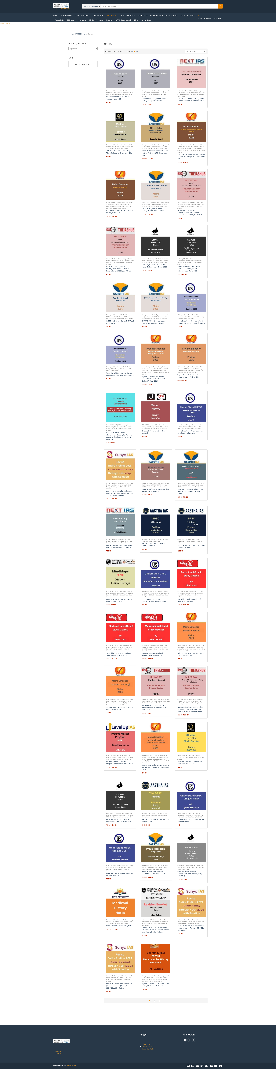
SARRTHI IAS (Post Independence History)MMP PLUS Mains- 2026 (153, 322)
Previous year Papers (186, 15)
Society (122, 427)
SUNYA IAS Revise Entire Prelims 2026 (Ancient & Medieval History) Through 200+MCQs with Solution (119, 493)
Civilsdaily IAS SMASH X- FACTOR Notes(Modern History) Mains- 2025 (118, 820)
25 (132, 51)
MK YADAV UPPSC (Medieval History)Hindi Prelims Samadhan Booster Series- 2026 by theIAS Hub (189, 212)
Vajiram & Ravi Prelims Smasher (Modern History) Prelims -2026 (188, 376)
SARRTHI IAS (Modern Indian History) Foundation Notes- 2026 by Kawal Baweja (190, 491)
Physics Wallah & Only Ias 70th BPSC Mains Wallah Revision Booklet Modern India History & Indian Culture (155, 929)
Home (55, 15)
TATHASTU (118, 146)
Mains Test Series (171, 15)
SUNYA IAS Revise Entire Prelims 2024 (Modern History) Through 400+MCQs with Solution (190, 928)
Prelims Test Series (156, 15)
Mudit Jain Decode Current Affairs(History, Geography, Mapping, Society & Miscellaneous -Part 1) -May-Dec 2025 (119, 436)
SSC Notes (70, 20)
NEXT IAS (185, 92)
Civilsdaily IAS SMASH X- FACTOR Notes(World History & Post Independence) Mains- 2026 (188, 268)
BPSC (149, 539)
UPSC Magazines (66, 15)
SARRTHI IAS (154, 146)
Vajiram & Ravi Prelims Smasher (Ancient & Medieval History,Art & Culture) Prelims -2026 (153, 379)
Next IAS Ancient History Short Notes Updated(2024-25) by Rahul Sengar (119, 546)
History (108, 91)
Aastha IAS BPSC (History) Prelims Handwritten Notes (154, 544)
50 (134, 51)
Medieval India (181, 146)
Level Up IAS (120, 755)
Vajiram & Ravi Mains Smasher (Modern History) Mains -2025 (120, 708)
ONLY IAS (113, 593)
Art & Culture (181, 91)
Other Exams (81, 20)
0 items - (5, 24)
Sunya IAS (122, 485)
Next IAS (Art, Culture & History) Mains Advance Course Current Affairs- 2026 (190, 99)
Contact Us (59, 1054)
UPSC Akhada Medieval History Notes (119, 926)
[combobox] (83, 48)
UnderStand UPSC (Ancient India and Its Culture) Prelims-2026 (190, 432)
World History (129, 94)
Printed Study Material (123, 91)
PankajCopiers (71, 1066)
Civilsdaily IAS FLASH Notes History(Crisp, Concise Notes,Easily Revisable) (189, 873)
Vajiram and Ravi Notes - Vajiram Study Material (119, 207)
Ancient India (181, 145)
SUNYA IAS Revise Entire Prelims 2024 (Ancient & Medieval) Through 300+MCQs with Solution (119, 986)
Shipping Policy (147, 1046)
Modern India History (158, 91)
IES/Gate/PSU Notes (96, 20)
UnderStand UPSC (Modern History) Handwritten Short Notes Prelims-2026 (191, 322)
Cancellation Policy (148, 1049)
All (137, 51)
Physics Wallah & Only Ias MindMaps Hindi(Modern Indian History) (119, 600)
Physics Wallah (121, 593)
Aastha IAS (145, 539)
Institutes (109, 20)
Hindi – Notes (142, 15)
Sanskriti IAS (194, 593)
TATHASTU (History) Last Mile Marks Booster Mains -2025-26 (190, 762)
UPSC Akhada (115, 921)
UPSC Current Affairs (82, 15)
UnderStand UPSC (111, 92)
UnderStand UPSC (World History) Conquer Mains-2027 (118, 98)
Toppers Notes (59, 20)
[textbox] (83, 48)
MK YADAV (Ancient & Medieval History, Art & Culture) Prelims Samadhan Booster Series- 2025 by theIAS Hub (191, 709)
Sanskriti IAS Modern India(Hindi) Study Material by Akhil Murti (153, 654)
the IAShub (194, 204)
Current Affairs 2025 (111, 425)
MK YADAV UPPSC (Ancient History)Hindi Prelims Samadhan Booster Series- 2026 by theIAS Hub (118, 268)
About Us (58, 1051)
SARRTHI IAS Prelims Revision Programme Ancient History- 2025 (154, 872)
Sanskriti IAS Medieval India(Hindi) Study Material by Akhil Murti (118, 654)
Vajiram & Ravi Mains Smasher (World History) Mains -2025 (190, 654)
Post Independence (157, 315)
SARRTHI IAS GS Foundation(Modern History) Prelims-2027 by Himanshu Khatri (155, 153)
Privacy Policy (146, 1044)
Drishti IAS (145, 425)
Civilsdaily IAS (146, 259)
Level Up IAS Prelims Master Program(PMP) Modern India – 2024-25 (120, 762)
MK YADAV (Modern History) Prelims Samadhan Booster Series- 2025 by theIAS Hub (154, 707)
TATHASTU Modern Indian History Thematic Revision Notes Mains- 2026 (119, 152)
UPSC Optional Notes (128, 15)
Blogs (136, 20)
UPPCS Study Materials (123, 20)
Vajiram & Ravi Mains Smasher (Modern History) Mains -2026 (120, 211)
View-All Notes (146, 20)
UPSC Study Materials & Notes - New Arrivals (119, 93)
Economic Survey (98, 15)
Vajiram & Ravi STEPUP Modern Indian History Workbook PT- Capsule (155, 985)
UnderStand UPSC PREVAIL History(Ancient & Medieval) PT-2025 (154, 600)
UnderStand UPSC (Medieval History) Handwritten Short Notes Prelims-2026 (119, 374)
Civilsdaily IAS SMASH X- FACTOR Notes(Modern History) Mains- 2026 (154, 266)
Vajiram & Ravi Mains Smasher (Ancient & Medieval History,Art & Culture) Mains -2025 (155, 767)
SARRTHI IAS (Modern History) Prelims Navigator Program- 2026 (155, 490)
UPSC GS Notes (112, 15)
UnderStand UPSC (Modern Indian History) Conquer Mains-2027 (154, 99)
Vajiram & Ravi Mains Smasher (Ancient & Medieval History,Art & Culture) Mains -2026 (191, 156)
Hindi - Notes (181, 203)
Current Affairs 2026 (190, 91)
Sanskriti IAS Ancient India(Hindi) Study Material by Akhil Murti (191, 600)
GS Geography (122, 425)
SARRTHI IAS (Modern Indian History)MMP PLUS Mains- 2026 (153, 210)
